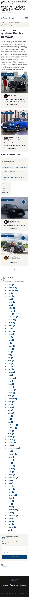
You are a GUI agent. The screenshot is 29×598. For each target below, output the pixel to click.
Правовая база (14, 585)
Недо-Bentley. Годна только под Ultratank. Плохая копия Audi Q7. (14, 100)
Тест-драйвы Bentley (6, 24)
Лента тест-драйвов (14, 22)
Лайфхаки (5, 585)
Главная (3, 22)
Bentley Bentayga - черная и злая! (15, 225)
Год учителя (5, 192)
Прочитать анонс (12, 104)
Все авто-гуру (20, 584)
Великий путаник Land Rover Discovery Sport (14, 167)
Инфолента (23, 585)
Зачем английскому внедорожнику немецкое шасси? (15, 144)
